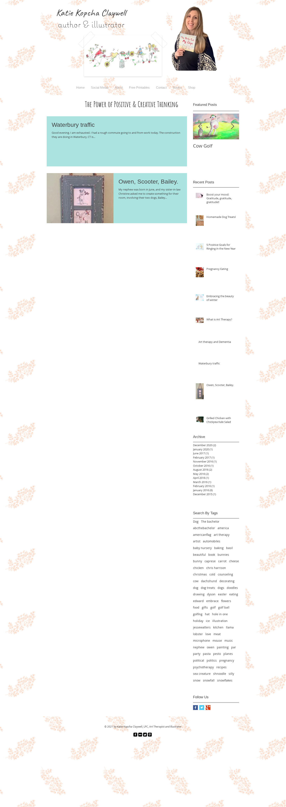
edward (198, 601)
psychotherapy (203, 667)
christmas (200, 574)
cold (212, 574)
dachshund (209, 581)
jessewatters (202, 627)
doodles (232, 588)
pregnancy (226, 660)
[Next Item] (232, 126)
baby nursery (202, 548)
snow (196, 680)
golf (213, 607)
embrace (212, 601)
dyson (211, 594)
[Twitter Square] (145, 735)
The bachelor (210, 521)
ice (208, 621)
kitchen (218, 627)
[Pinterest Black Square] (150, 735)
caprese (210, 561)
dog (195, 588)
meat (217, 634)
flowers (226, 601)
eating (233, 594)
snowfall (209, 680)
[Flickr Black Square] (140, 735)
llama (230, 627)
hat (207, 614)
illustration (220, 621)
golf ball (223, 607)
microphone (201, 640)
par (233, 647)
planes (228, 654)
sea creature (202, 674)
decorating (226, 581)
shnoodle (219, 674)
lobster (198, 634)
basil (229, 548)
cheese (234, 561)
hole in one (220, 614)
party (196, 654)
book (211, 555)
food (196, 607)
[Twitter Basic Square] (201, 707)
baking (219, 548)
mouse (217, 640)
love (208, 634)
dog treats (208, 588)
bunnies (223, 555)
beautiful (199, 555)
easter (222, 594)
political (198, 660)
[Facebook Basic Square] (195, 707)
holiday (198, 621)
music (228, 640)
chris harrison (216, 568)
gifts (205, 607)
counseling (225, 574)
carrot (222, 561)
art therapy (221, 535)
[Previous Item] (200, 126)
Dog (195, 521)
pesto (217, 654)
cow (195, 581)
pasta (207, 654)
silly (231, 674)
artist (196, 541)
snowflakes (224, 680)
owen (210, 647)
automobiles (211, 541)
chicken (198, 568)
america (223, 528)
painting (223, 647)
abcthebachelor (204, 528)
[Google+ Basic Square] (208, 707)
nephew (198, 647)
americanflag (202, 535)
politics (212, 660)
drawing (199, 594)
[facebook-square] (135, 735)
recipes (221, 667)
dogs (221, 588)
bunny (197, 561)
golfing (197, 614)
